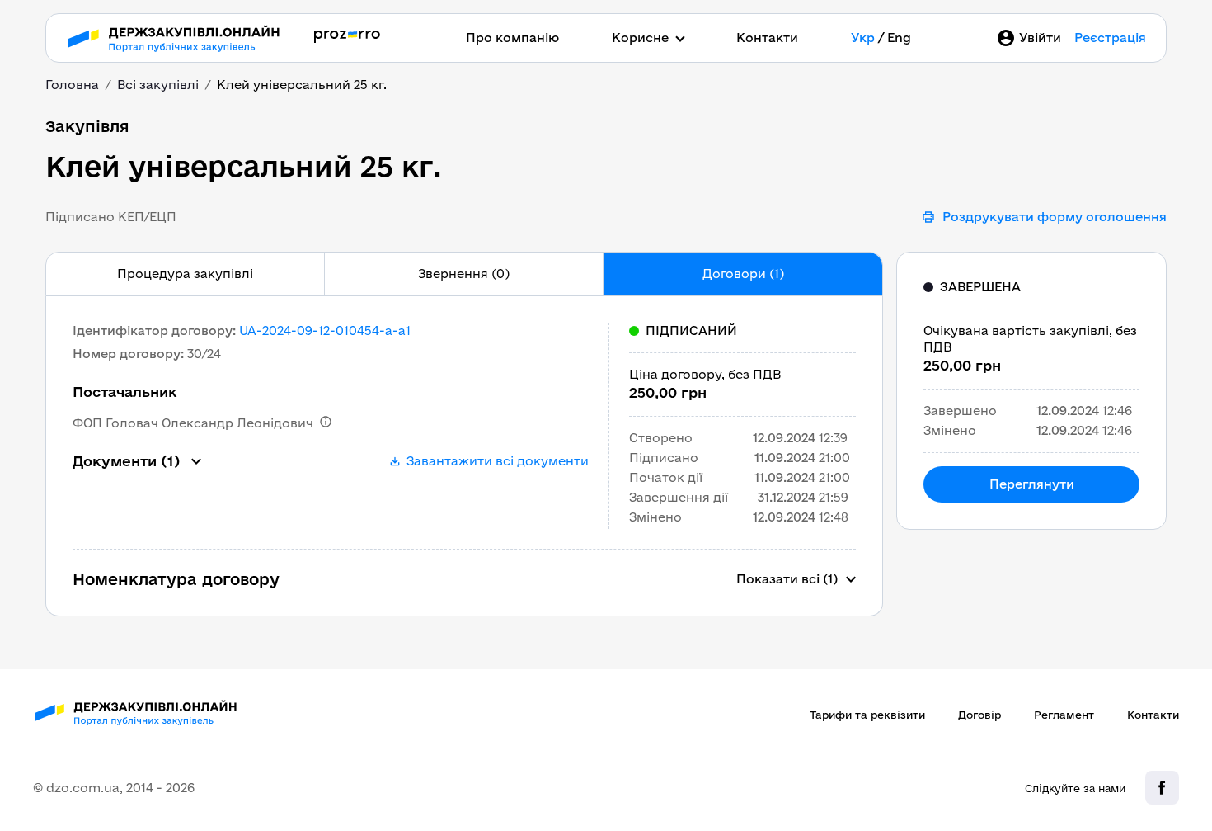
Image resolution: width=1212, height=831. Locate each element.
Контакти (767, 38)
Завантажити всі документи (497, 461)
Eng (899, 38)
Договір (979, 714)
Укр (863, 38)
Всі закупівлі (158, 85)
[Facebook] (1162, 788)
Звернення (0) (464, 274)
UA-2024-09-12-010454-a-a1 (325, 330)
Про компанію (512, 38)
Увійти (1040, 38)
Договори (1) (743, 274)
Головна (72, 85)
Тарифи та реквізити (867, 714)
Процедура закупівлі (185, 274)
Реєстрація (1110, 38)
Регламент (1064, 714)
